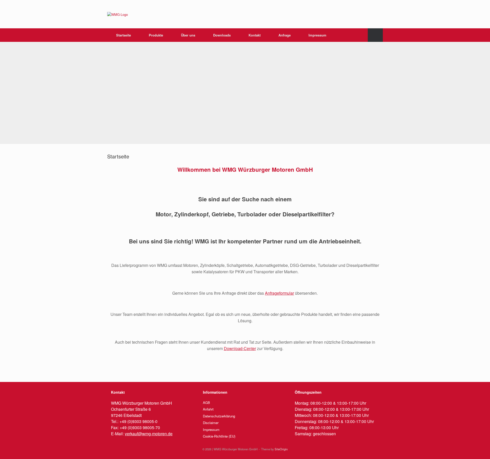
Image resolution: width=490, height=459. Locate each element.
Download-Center (240, 348)
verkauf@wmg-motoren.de (149, 434)
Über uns (188, 35)
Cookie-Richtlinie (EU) (219, 436)
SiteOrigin (281, 449)
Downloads (222, 35)
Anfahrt (208, 409)
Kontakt (255, 35)
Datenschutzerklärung (219, 416)
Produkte (156, 35)
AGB (206, 402)
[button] (375, 35)
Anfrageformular (279, 293)
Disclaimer (210, 422)
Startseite (123, 35)
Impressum (317, 35)
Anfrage (284, 35)
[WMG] (117, 14)
